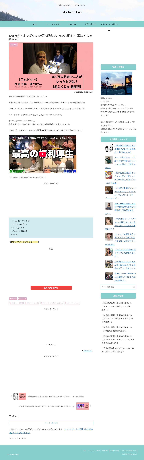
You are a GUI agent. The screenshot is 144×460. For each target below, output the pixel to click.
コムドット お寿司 (17, 303)
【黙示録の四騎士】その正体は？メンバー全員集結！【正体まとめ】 (124, 148)
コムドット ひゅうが (33, 303)
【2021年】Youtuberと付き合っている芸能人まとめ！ (125, 253)
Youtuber (13, 298)
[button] (134, 287)
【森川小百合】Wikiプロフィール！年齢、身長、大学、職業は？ (118, 350)
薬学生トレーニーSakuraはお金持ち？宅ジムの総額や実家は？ (125, 276)
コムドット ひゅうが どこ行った (53, 303)
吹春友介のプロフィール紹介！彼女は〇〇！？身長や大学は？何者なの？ (124, 265)
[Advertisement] (51, 202)
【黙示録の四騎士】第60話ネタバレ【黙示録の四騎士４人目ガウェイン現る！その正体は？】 (118, 339)
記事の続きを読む (51, 288)
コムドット (23, 298)
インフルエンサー (94, 450)
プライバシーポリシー (128, 450)
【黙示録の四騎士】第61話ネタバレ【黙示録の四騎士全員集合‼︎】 (117, 329)
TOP (84, 450)
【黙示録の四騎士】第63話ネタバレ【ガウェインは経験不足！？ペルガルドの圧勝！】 (118, 318)
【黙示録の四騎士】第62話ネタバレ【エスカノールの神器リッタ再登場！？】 (117, 306)
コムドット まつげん (73, 303)
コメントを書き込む (51, 423)
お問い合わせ (114, 450)
